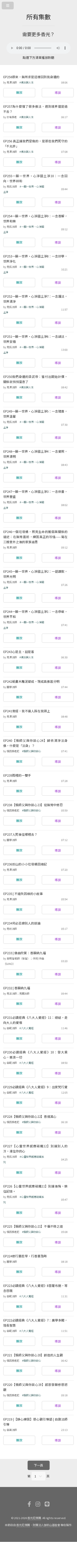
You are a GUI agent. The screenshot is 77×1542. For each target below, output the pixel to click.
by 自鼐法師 (10, 1430)
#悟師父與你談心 (31, 751)
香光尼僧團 (34, 1518)
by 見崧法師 (10, 929)
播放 (19, 92)
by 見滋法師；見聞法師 (16, 993)
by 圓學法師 (10, 687)
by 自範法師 (10, 1028)
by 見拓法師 (10, 186)
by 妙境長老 (10, 117)
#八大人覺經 (26, 1028)
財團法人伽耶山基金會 (46, 1525)
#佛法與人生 (26, 82)
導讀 (58, 92)
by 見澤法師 (10, 82)
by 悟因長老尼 (11, 751)
